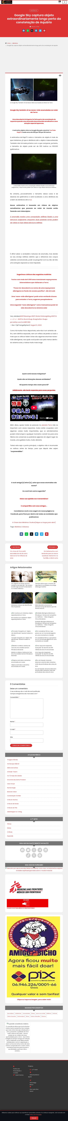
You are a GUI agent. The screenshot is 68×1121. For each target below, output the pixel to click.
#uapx (44, 319)
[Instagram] (34, 850)
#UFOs (20, 319)
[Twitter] (32, 30)
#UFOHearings (25, 316)
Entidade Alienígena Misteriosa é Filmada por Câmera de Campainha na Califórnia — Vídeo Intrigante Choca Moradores (45, 624)
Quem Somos (19, 1075)
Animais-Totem (12, 772)
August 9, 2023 (36, 325)
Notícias (55, 1013)
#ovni (25, 319)
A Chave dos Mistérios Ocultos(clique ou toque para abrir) (34, 522)
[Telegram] (40, 30)
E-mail (12, 729)
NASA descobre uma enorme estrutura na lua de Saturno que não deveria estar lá (45, 606)
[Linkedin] (36, 30)
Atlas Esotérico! (34, 1075)
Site (11, 737)
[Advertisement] (34, 60)
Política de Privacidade (35, 1114)
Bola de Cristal (12, 792)
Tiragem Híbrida (12, 760)
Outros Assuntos (11, 1016)
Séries (9, 828)
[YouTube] (28, 850)
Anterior (16, 547)
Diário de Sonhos (12, 768)
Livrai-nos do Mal (40, 1013)
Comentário (14, 697)
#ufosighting (46, 316)
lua (31, 200)
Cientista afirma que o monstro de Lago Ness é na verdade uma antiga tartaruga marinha (45, 585)
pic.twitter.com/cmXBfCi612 (20, 322)
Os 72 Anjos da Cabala (14, 776)
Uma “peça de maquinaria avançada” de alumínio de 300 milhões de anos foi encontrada (44, 654)
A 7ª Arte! (35, 1069)
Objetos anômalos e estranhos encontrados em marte (20, 665)
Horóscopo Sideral (13, 764)
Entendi (34, 1118)
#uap (30, 319)
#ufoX (38, 316)
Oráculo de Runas (13, 804)
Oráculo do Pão (12, 808)
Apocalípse (10, 1013)
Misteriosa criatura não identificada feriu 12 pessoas (21, 606)
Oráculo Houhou (12, 800)
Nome (12, 721)
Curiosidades (26, 1013)
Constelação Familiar (14, 796)
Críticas (9, 832)
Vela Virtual (11, 784)
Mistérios (34, 10)
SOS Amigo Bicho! (33, 1083)
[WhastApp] (28, 30)
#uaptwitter (37, 319)
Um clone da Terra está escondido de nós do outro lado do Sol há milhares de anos (18, 554)
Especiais (10, 836)
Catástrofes (18, 1013)
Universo (25, 527)
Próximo (52, 547)
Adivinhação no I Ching (14, 812)
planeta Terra (47, 425)
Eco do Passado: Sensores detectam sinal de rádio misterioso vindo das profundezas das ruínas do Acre (45, 670)
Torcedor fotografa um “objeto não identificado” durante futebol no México (21, 639)
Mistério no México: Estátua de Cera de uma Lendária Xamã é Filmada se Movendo (22, 654)
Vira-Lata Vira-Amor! (34, 1090)
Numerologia (11, 788)
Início (9, 43)
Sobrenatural (21, 1016)
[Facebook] (23, 30)
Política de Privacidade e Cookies (17, 1071)
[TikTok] (28, 855)
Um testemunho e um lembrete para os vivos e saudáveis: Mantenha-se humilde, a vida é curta (50, 554)
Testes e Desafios (35, 1016)
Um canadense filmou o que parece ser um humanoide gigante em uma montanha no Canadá (45, 639)
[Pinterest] (44, 30)
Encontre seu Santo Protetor (16, 780)
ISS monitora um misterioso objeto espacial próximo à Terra (21, 618)
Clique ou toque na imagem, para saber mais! (34, 1000)
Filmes (9, 824)
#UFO (33, 316)
